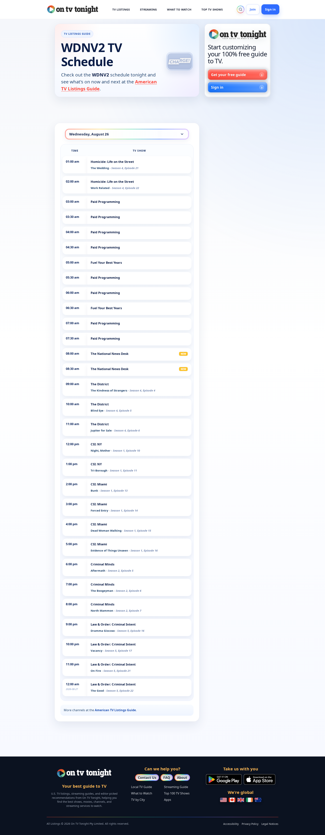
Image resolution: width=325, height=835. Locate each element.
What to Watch (141, 793)
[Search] (240, 9)
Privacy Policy (250, 824)
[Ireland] (249, 800)
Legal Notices (269, 824)
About (182, 777)
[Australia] (258, 800)
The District (100, 384)
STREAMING (148, 9)
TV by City (138, 800)
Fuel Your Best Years (106, 262)
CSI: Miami (99, 484)
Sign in (270, 9)
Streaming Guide (176, 787)
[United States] (223, 800)
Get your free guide (228, 74)
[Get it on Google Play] (223, 779)
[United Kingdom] (240, 800)
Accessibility (231, 824)
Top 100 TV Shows (177, 793)
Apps (167, 800)
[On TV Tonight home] (237, 34)
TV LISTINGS (121, 9)
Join (253, 9)
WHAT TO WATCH (179, 9)
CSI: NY (96, 444)
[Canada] (232, 800)
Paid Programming (105, 201)
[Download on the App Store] (259, 779)
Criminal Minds (102, 564)
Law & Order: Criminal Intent (113, 624)
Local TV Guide (141, 787)
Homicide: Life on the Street (112, 161)
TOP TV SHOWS (212, 9)
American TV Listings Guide (115, 710)
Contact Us (147, 777)
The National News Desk (109, 353)
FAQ (166, 777)
